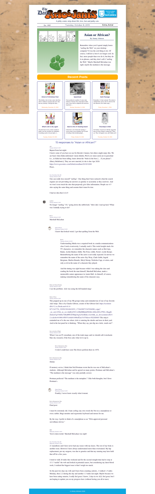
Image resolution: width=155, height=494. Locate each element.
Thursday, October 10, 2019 (66, 241)
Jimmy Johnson (58, 227)
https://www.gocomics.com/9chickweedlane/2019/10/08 (71, 164)
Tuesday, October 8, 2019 (55, 148)
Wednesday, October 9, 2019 (61, 229)
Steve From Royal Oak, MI (55, 175)
